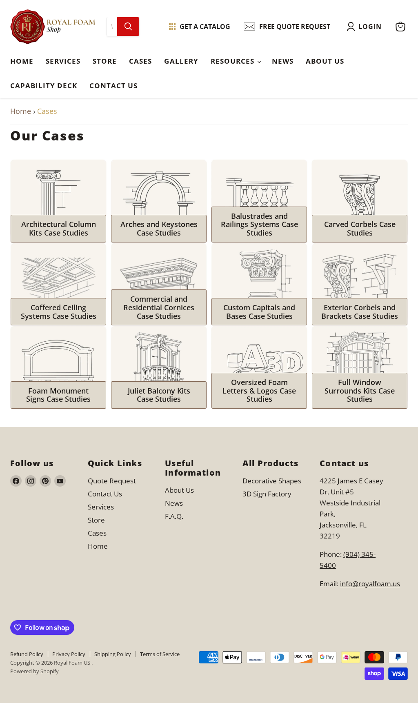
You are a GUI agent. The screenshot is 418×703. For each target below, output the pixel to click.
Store (105, 61)
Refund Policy (26, 654)
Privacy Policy (68, 654)
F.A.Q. (174, 516)
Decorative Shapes (271, 480)
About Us (325, 61)
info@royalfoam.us (370, 583)
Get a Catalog (205, 26)
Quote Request (112, 480)
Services (63, 61)
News (282, 61)
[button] (366, 26)
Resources (233, 61)
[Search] (128, 26)
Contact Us (113, 85)
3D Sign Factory (266, 493)
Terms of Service (160, 654)
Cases (140, 61)
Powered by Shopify (34, 671)
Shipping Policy (112, 654)
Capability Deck (43, 85)
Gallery (181, 61)
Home (21, 61)
